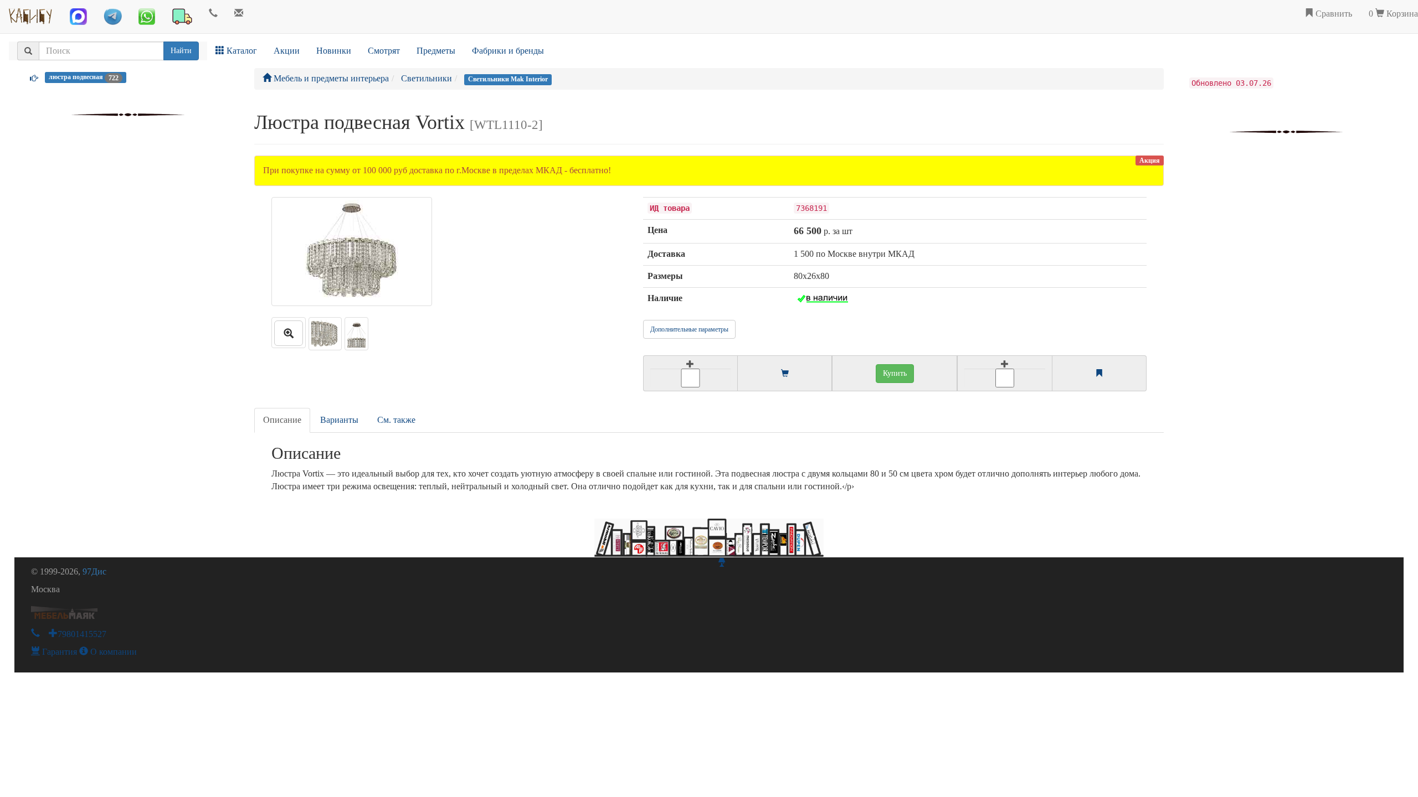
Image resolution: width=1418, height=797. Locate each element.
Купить (895, 373)
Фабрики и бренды (508, 50)
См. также (396, 420)
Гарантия (58, 651)
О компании (112, 651)
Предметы (436, 50)
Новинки (333, 50)
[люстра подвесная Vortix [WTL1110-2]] (288, 332)
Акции (287, 50)
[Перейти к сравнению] (1099, 374)
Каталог (240, 50)
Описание (282, 420)
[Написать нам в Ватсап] (146, 16)
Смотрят (384, 50)
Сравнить (1332, 13)
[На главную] (30, 14)
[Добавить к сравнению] (1004, 373)
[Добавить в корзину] (690, 373)
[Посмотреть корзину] (785, 374)
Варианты (339, 420)
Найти (181, 50)
